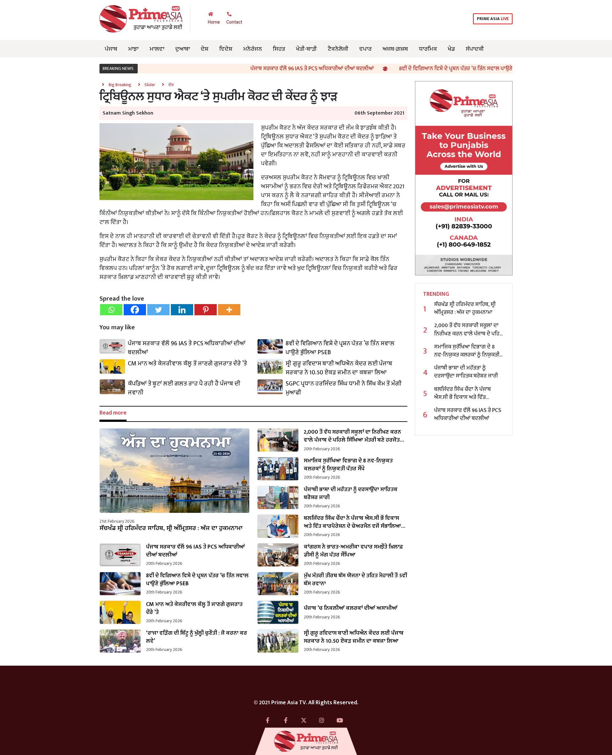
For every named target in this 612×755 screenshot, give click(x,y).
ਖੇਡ (451, 49)
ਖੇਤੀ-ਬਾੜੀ (306, 49)
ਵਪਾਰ (365, 49)
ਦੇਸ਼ (204, 49)
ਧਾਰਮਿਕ (428, 49)
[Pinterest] (205, 309)
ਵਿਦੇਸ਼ (225, 49)
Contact (234, 22)
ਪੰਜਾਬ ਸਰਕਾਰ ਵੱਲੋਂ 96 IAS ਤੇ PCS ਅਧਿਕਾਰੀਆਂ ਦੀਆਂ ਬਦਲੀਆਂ (283, 68)
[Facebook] (135, 309)
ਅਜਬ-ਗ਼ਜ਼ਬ (395, 49)
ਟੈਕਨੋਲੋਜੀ (338, 49)
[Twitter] (158, 309)
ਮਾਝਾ (133, 49)
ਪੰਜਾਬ (111, 49)
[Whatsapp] (111, 309)
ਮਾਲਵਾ (156, 49)
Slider (149, 84)
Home (214, 22)
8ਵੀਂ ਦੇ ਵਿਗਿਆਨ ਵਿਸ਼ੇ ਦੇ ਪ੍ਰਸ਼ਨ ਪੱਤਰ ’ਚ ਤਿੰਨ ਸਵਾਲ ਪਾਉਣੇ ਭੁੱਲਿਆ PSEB (441, 68)
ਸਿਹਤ (279, 49)
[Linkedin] (182, 309)
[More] (229, 309)
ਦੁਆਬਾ (182, 49)
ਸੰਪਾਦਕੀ (475, 49)
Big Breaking (120, 84)
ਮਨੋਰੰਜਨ (252, 49)
